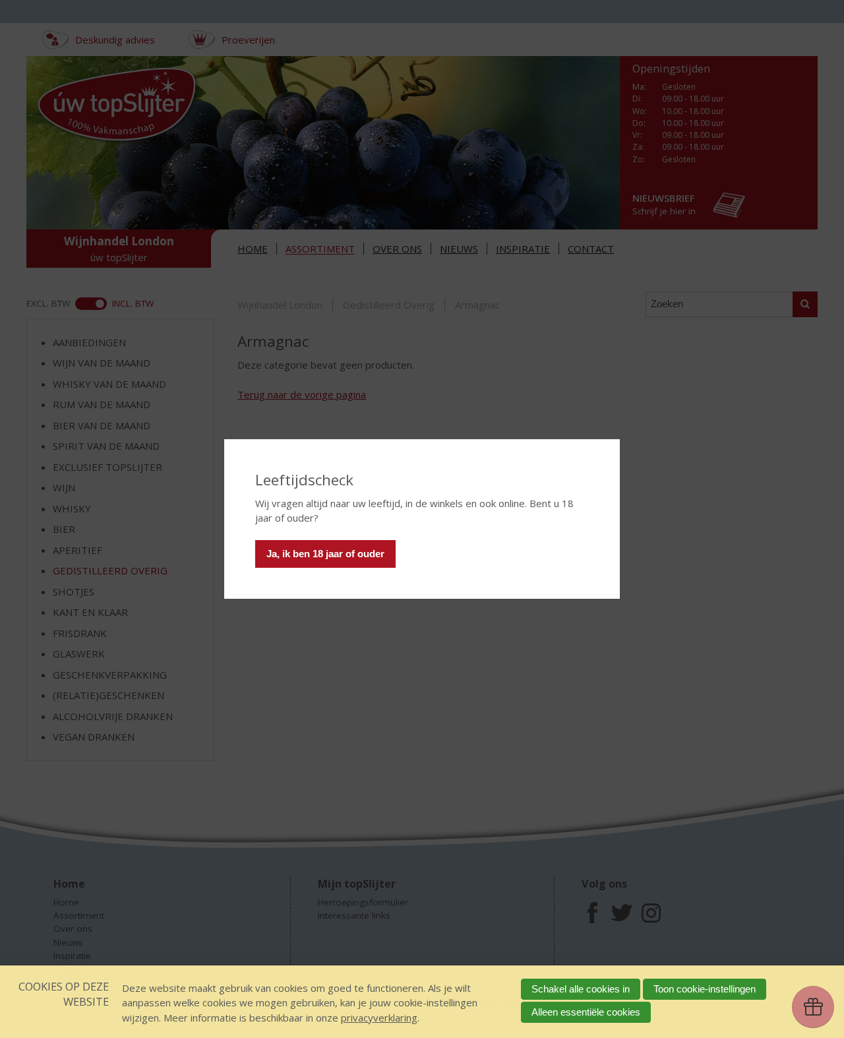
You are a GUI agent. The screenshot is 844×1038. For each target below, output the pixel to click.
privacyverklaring (379, 1017)
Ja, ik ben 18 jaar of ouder (325, 553)
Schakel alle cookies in (580, 988)
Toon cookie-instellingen (704, 988)
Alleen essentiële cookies (585, 1012)
